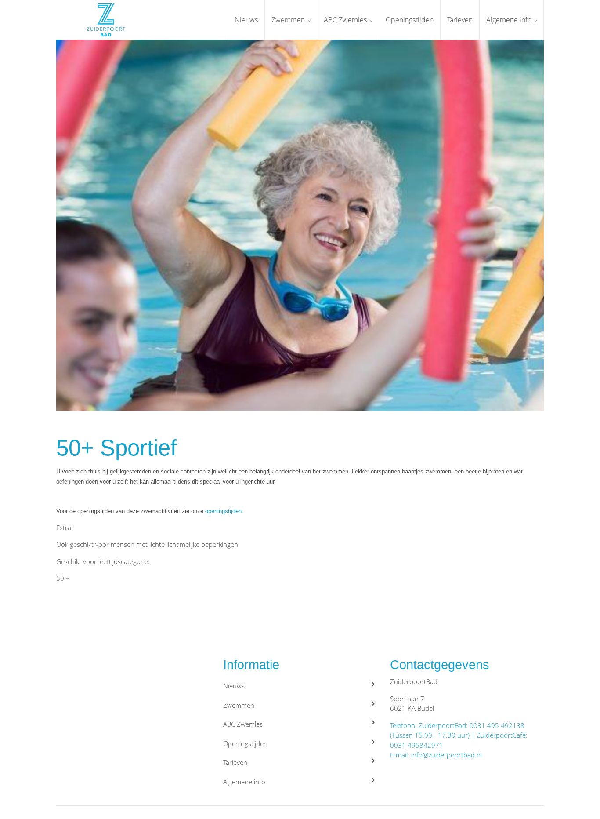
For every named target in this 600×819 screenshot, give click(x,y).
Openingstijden (410, 20)
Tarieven (460, 20)
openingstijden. (223, 511)
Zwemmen (288, 20)
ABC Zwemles (345, 20)
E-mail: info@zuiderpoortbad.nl (436, 754)
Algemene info (508, 20)
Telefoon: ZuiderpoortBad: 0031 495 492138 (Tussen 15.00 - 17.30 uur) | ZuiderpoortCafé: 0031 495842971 (459, 735)
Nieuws (246, 20)
